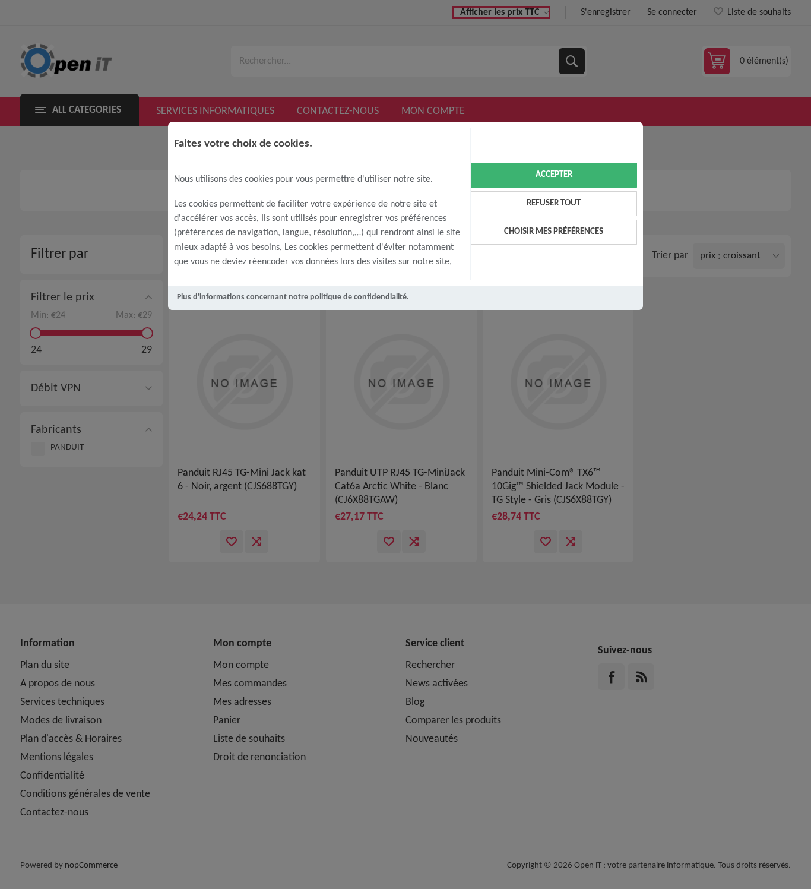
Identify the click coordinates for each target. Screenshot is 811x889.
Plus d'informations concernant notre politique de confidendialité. (293, 297)
